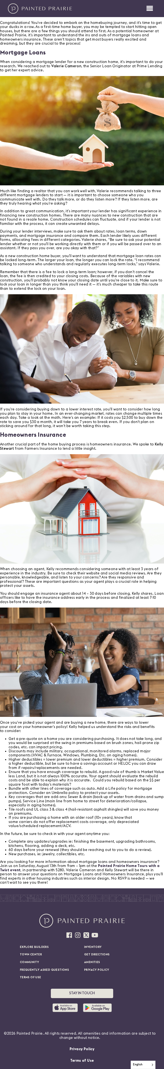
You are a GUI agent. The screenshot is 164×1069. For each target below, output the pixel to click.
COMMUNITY (29, 962)
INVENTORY (93, 947)
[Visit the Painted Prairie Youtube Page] (95, 935)
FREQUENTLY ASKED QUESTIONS (44, 969)
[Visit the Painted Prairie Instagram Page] (78, 935)
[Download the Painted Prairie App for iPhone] (66, 1007)
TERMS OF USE (30, 977)
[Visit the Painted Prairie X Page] (86, 935)
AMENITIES (92, 962)
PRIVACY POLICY (96, 969)
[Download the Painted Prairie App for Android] (97, 1007)
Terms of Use (82, 1060)
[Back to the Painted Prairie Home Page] (40, 8)
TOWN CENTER (31, 954)
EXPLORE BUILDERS (34, 947)
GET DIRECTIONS (97, 954)
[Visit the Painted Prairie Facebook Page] (69, 935)
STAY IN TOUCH (82, 993)
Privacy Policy (82, 1049)
